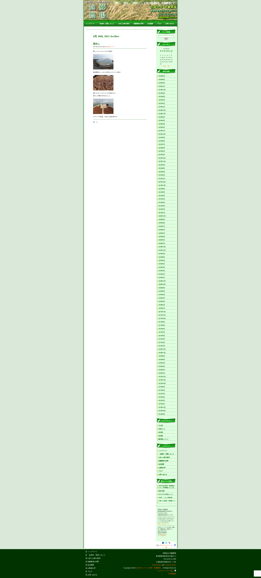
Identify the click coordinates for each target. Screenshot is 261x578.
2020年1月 (161, 243)
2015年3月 (161, 400)
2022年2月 (161, 178)
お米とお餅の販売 (123, 23)
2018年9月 (161, 288)
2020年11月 (162, 216)
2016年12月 (162, 349)
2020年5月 (161, 233)
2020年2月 (161, 240)
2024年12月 (162, 110)
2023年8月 (161, 141)
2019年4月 (161, 267)
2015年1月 (161, 404)
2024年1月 (161, 130)
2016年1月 (161, 373)
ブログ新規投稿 (161, 535)
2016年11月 (162, 352)
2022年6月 (161, 171)
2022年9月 (161, 165)
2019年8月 (161, 257)
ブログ (159, 23)
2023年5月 (161, 151)
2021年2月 (161, 209)
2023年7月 (161, 144)
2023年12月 (162, 134)
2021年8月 (161, 192)
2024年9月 (161, 117)
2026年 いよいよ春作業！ (165, 497)
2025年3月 (161, 103)
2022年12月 (162, 158)
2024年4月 (161, 124)
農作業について (110, 46)
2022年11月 (162, 161)
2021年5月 (161, 199)
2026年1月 (161, 86)
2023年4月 (161, 154)
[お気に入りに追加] (166, 547)
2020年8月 (161, 223)
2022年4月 (161, 175)
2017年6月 (161, 329)
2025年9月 (161, 93)
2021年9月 (161, 189)
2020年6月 (161, 229)
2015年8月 (161, 387)
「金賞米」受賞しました (106, 23)
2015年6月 (161, 390)
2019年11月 (162, 250)
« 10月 (164, 66)
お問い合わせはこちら (164, 524)
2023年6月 (161, 148)
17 (162, 59)
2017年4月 (161, 335)
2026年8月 (161, 76)
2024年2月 (161, 127)
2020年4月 (161, 236)
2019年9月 (161, 253)
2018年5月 (161, 298)
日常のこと (162, 429)
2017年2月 (161, 342)
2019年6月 (161, 260)
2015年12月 (162, 376)
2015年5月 (161, 393)
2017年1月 (161, 346)
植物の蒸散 (161, 491)
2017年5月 (161, 332)
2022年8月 (161, 168)
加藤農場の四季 (138, 23)
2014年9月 (161, 414)
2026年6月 (161, 79)
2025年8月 (161, 96)
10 (162, 57)
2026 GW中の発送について (165, 494)
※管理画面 (172, 574)
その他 (160, 425)
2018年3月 (161, 305)
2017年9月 (161, 322)
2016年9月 (161, 356)
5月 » (168, 66)
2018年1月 (161, 308)
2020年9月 (161, 219)
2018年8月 (161, 291)
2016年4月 (161, 366)
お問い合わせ (169, 23)
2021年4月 (161, 202)
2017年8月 (161, 325)
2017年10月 (162, 318)
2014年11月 (162, 407)
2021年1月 (161, 212)
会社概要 (150, 23)
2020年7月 (161, 226)
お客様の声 (162, 467)
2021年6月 (161, 195)
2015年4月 (161, 397)
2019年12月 (162, 247)
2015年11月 (162, 380)
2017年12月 (162, 311)
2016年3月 (161, 369)
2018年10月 (162, 284)
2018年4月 (161, 301)
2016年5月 (161, 363)
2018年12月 (162, 281)
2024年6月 (161, 120)
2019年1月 (161, 277)
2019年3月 (161, 270)
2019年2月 (161, 274)
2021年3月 (161, 206)
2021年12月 (162, 182)
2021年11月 (162, 185)
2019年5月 (161, 264)
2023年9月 (161, 137)
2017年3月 (161, 339)
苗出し (96, 43)
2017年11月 (162, 315)
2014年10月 (162, 410)
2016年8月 (161, 359)
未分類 (160, 432)
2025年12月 (162, 89)
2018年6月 (161, 294)
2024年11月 (162, 113)
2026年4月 (161, 83)
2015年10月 (162, 383)
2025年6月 (161, 100)
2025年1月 (161, 107)
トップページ (90, 23)
